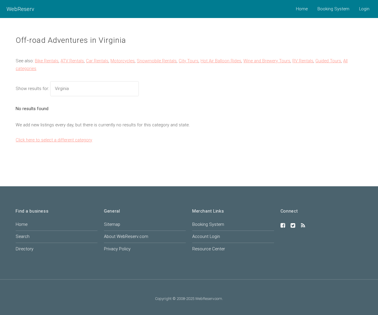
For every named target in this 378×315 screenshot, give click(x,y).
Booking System (333, 9)
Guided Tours (328, 60)
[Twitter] (293, 226)
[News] (303, 226)
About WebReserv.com (126, 236)
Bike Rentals (46, 60)
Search (23, 236)
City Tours (188, 60)
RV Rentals (302, 60)
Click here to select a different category (54, 140)
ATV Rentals (72, 60)
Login (364, 9)
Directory (24, 249)
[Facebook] (283, 226)
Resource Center (208, 249)
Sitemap (112, 224)
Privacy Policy (117, 249)
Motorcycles (122, 60)
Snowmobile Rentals (157, 60)
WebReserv (20, 9)
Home (302, 9)
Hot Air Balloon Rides (221, 60)
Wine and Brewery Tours (266, 60)
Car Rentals (97, 60)
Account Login (206, 236)
